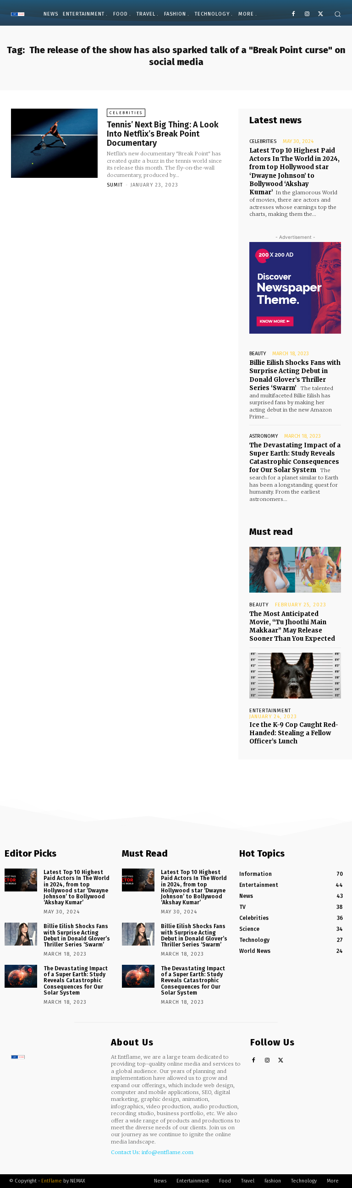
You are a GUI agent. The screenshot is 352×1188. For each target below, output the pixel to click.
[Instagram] (307, 14)
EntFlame (51, 1181)
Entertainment (270, 710)
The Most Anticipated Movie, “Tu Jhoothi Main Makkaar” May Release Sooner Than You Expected (292, 626)
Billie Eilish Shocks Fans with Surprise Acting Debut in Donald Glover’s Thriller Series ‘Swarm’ (295, 375)
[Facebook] (294, 14)
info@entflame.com (167, 1152)
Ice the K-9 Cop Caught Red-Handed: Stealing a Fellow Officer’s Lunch (293, 733)
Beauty (257, 353)
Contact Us (125, 1152)
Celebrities (126, 112)
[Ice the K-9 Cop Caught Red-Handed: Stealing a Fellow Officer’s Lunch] (295, 675)
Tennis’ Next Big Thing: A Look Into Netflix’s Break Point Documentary (163, 134)
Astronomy (263, 436)
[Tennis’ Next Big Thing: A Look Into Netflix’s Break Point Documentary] (54, 143)
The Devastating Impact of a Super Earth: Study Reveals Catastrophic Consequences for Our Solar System (295, 457)
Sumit (115, 185)
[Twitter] (321, 14)
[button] (337, 14)
